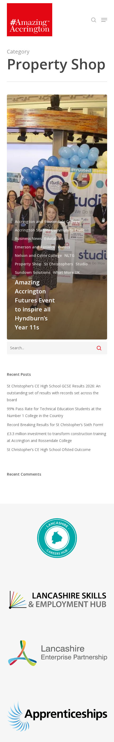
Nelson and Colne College (38, 255)
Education (53, 238)
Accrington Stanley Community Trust (50, 230)
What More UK (66, 272)
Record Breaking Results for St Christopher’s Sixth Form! (55, 424)
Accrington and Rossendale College (47, 221)
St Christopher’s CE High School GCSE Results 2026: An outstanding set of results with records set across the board (53, 392)
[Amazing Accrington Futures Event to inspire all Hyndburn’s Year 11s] (57, 217)
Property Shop (28, 263)
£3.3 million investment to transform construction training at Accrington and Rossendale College (56, 437)
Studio (82, 263)
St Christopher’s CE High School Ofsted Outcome (49, 449)
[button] (104, 20)
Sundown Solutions (32, 272)
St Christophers (58, 263)
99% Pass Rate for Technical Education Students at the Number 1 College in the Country (54, 412)
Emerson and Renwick (35, 246)
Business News (28, 238)
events (64, 246)
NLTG (69, 255)
